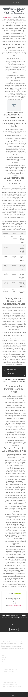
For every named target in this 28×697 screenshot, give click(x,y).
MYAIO (14, 695)
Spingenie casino (8, 17)
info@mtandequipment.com (15, 605)
